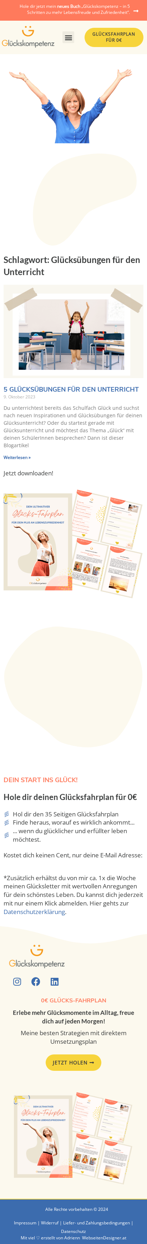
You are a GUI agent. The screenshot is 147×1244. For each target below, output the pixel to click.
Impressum (25, 1223)
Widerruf (50, 1223)
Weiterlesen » (17, 457)
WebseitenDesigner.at (104, 1238)
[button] (68, 37)
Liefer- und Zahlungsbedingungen (96, 1223)
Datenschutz (73, 1231)
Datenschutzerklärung (34, 912)
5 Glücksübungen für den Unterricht (71, 389)
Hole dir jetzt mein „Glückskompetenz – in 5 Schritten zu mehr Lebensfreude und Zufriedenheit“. (75, 9)
